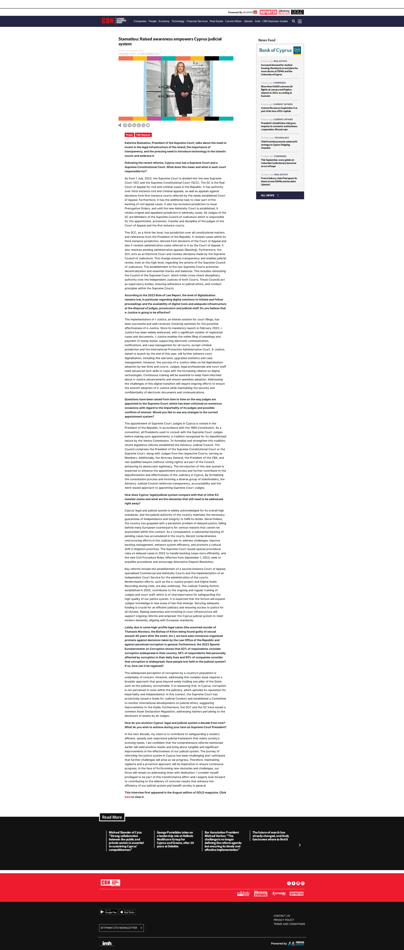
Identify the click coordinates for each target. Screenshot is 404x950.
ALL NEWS (267, 195)
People (129, 134)
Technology (281, 137)
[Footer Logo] (110, 882)
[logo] (114, 21)
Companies (279, 82)
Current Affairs (283, 104)
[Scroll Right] (299, 845)
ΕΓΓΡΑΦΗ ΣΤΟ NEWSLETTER (119, 927)
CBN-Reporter (143, 134)
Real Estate (280, 61)
